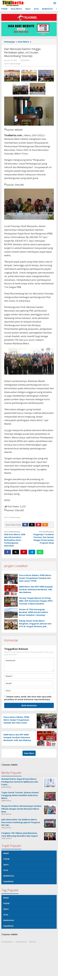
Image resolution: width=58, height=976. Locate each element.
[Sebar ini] (7, 552)
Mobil (6, 853)
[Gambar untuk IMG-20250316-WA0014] (46, 76)
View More (29, 753)
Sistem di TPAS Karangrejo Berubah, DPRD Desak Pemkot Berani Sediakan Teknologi (33, 612)
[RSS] (45, 524)
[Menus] (55, 3)
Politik (6, 859)
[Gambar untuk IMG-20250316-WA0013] (12, 76)
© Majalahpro (7, 942)
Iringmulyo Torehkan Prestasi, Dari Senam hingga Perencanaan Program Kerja (43, 537)
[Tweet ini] (15, 552)
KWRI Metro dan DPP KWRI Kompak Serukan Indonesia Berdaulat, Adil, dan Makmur (36, 589)
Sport (6, 864)
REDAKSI (32, 942)
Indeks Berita (21, 942)
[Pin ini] (23, 552)
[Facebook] (25, 524)
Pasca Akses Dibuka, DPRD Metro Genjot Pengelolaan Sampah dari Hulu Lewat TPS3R (35, 578)
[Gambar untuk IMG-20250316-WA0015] (29, 76)
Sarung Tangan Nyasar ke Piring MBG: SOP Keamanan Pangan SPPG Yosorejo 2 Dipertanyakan (35, 601)
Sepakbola (8, 881)
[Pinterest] (38, 524)
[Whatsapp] (40, 552)
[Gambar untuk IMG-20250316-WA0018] (37, 89)
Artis (5, 870)
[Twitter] (32, 524)
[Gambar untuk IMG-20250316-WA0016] (20, 89)
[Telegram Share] (31, 552)
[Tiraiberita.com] (13, 3)
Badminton (8, 875)
